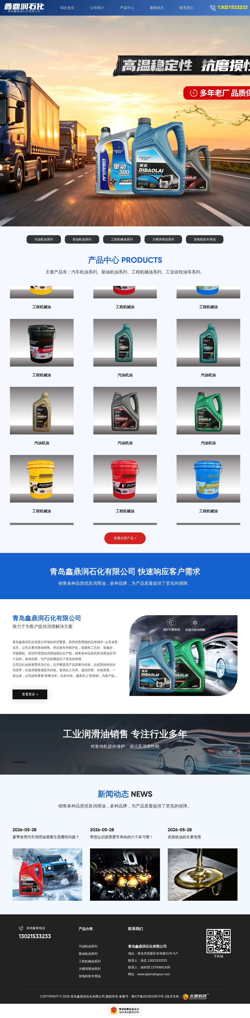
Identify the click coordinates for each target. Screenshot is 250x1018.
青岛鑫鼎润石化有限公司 (88, 996)
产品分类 (86, 929)
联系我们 (186, 8)
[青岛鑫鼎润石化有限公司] (25, 8)
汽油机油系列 (43, 239)
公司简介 (97, 8)
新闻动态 (157, 8)
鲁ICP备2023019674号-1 (148, 996)
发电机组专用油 (205, 239)
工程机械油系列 (122, 239)
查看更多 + (30, 694)
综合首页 (67, 8)
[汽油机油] (125, 360)
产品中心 (127, 8)
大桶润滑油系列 (163, 239)
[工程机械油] (41, 292)
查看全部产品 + (125, 538)
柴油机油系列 (82, 239)
